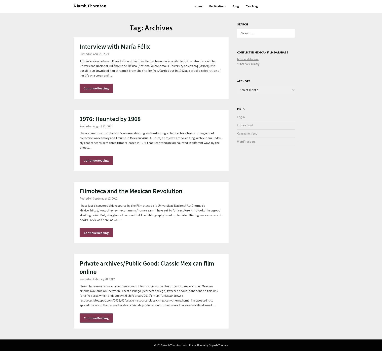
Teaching (252, 6)
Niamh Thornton (90, 6)
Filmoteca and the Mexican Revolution (131, 191)
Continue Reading (96, 88)
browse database (248, 59)
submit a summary (248, 64)
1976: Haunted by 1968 (110, 119)
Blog (236, 6)
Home (198, 6)
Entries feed (245, 125)
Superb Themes (218, 345)
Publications (217, 6)
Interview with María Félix (115, 46)
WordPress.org (246, 142)
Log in (241, 117)
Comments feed (247, 133)
